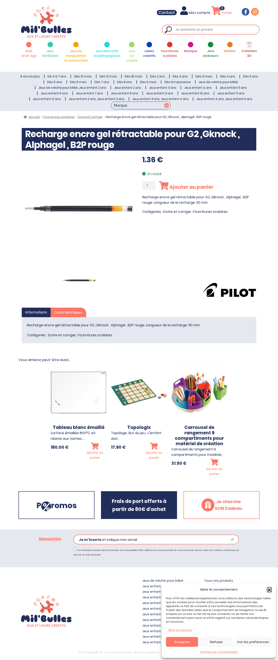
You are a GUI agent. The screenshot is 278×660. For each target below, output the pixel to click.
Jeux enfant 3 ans (162, 87)
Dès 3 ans (180, 76)
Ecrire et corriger (90, 117)
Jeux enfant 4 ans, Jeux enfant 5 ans (224, 99)
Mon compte (199, 12)
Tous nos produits (218, 580)
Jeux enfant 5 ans (233, 87)
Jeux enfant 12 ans (47, 99)
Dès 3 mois (203, 76)
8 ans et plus (30, 76)
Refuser (216, 642)
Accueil (34, 117)
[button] (269, 589)
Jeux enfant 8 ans (124, 93)
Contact (167, 12)
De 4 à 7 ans (57, 76)
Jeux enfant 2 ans (127, 87)
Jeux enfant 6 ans (54, 93)
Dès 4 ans (227, 76)
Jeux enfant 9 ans (159, 93)
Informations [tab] (36, 312)
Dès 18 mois (133, 76)
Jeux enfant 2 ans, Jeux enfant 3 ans (96, 99)
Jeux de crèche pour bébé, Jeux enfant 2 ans (72, 87)
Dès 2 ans (157, 76)
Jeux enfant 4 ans (198, 87)
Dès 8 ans (124, 82)
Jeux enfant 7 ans (89, 93)
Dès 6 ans (54, 82)
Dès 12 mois (108, 76)
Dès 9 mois (148, 82)
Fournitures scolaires (59, 117)
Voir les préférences (253, 642)
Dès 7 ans (101, 82)
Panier (226, 12)
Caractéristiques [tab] (68, 312)
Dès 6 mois (78, 82)
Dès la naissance (177, 82)
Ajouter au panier (191, 187)
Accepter (182, 642)
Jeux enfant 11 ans (230, 93)
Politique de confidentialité (219, 652)
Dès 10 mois (83, 76)
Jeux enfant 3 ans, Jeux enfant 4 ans (160, 99)
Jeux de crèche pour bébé (218, 82)
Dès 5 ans (250, 76)
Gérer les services (180, 630)
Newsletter (50, 539)
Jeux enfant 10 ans (195, 93)
